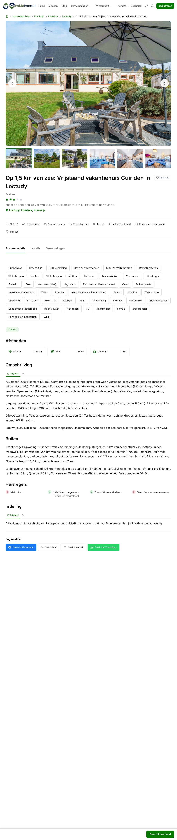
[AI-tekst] (23, 374)
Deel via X (50, 547)
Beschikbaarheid (160, 834)
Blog (64, 5)
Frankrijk (39, 16)
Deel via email (75, 547)
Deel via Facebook (23, 547)
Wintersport (102, 5)
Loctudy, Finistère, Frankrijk (27, 210)
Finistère (53, 16)
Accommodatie (15, 248)
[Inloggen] (152, 6)
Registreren (165, 5)
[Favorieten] (146, 6)
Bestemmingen (79, 5)
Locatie (35, 248)
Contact (137, 5)
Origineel (14, 373)
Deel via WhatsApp (106, 547)
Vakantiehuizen (21, 16)
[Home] (7, 16)
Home (41, 5)
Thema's (121, 5)
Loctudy (66, 16)
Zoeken (53, 5)
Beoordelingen (55, 248)
